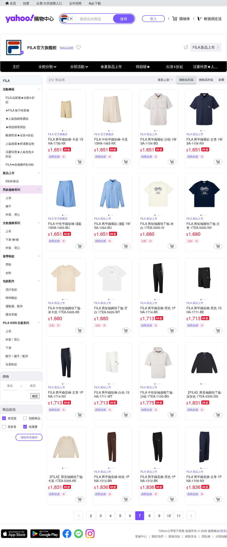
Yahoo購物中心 (29, 18)
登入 (153, 18)
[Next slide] (83, 109)
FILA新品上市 (204, 47)
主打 (16, 66)
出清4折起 (174, 66)
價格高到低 (206, 79)
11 (179, 515)
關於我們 (157, 536)
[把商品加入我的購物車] (80, 162)
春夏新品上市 (111, 66)
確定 (35, 396)
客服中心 (141, 536)
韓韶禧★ (143, 66)
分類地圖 (221, 536)
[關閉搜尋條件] (71, 18)
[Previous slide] (49, 109)
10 (169, 515)
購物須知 (174, 536)
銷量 (221, 79)
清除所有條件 (29, 437)
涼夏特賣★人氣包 (207, 66)
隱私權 (206, 536)
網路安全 (191, 536)
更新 (223, 531)
